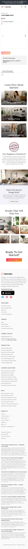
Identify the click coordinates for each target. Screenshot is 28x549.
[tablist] (7, 71)
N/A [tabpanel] (2, 75)
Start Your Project (13, 260)
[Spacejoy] (7, 6)
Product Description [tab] (7, 71)
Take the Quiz (14, 201)
